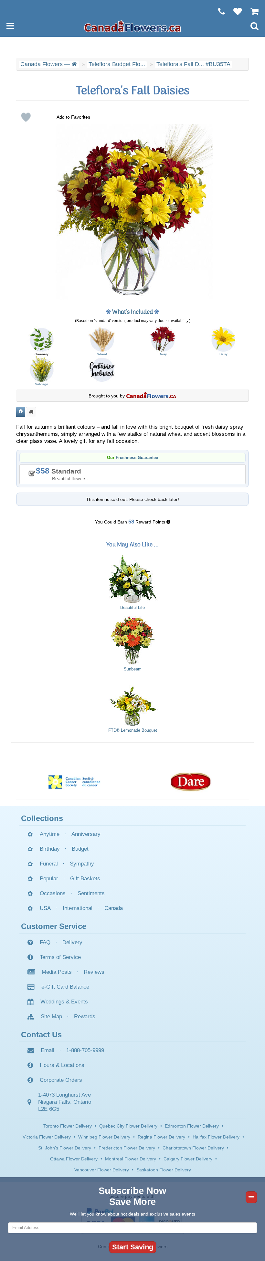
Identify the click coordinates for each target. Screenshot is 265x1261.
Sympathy (82, 864)
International (77, 908)
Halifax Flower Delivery (216, 1136)
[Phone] (218, 11)
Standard (64, 474)
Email (47, 1050)
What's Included (132, 312)
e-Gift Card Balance (65, 987)
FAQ (45, 942)
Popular (49, 878)
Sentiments (91, 893)
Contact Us (41, 1034)
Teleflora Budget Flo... (117, 64)
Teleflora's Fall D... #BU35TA (193, 64)
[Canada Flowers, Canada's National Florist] (151, 395)
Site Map (51, 1016)
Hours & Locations (62, 1065)
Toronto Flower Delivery (67, 1126)
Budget (80, 849)
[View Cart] (251, 11)
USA (45, 908)
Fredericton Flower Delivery (127, 1147)
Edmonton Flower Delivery (192, 1126)
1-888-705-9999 (85, 1050)
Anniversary (86, 834)
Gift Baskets (85, 878)
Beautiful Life (132, 607)
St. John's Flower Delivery (64, 1147)
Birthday (50, 849)
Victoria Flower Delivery (47, 1136)
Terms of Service (60, 957)
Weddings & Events (64, 1002)
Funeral (49, 864)
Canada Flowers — (46, 64)
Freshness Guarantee (137, 457)
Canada (113, 908)
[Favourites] (234, 11)
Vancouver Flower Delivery (101, 1169)
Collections (42, 818)
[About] (20, 412)
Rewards (84, 1016)
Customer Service (53, 926)
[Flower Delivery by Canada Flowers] (132, 25)
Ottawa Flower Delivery (74, 1158)
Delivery (72, 942)
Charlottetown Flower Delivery (193, 1147)
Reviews (94, 972)
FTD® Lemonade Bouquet (132, 730)
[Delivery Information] (31, 412)
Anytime (49, 834)
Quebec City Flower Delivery (128, 1126)
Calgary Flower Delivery (188, 1158)
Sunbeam (133, 669)
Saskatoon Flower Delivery (163, 1169)
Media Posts (57, 972)
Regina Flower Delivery (161, 1136)
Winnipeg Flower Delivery (104, 1136)
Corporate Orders (61, 1080)
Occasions (53, 893)
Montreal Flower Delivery (130, 1158)
